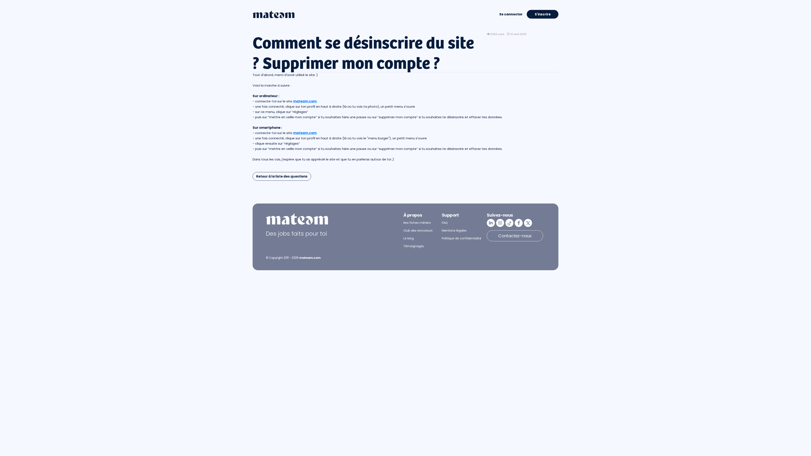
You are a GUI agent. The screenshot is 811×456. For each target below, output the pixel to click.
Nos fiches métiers (417, 223)
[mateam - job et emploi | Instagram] (500, 223)
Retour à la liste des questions (282, 176)
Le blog (408, 238)
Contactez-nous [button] (515, 236)
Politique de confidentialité (461, 238)
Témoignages (413, 246)
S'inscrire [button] (543, 14)
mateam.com (305, 101)
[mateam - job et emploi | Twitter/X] (528, 223)
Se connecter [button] (511, 14)
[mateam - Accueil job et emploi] (273, 14)
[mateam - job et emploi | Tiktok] (509, 223)
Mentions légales (454, 230)
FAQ (445, 223)
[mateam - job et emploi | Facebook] (519, 223)
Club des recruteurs (418, 230)
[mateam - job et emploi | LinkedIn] (491, 223)
